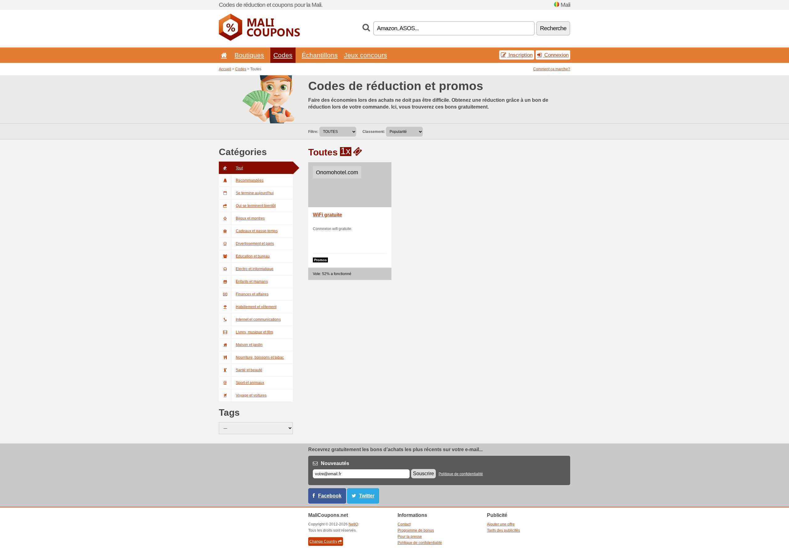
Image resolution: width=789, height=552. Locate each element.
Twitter (366, 495)
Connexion (556, 55)
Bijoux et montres (250, 218)
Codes (282, 55)
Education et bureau (253, 256)
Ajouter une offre (501, 524)
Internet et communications (258, 319)
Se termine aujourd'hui (255, 193)
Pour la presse (410, 536)
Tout (239, 168)
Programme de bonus (416, 530)
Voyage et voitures (251, 395)
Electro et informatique (254, 269)
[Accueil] (223, 55)
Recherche (553, 28)
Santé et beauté (249, 370)
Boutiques (249, 55)
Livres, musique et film (254, 332)
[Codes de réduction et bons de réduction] (259, 39)
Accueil (225, 69)
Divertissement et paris (255, 243)
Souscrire (423, 473)
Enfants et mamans (252, 281)
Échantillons (320, 55)
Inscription (520, 55)
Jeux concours (365, 55)
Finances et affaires (252, 294)
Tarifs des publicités (503, 530)
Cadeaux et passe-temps (257, 231)
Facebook (329, 495)
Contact (404, 524)
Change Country (323, 541)
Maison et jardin (249, 345)
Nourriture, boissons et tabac (260, 357)
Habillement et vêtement (256, 307)
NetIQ (353, 524)
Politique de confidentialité (461, 474)
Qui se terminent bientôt (256, 206)
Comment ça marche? (551, 69)
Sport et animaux (250, 383)
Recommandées (250, 180)
